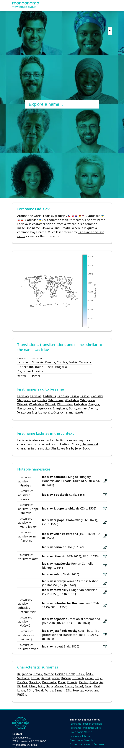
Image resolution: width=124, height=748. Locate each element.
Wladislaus (55, 400)
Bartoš (45, 678)
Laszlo (74, 396)
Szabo (69, 686)
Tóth (30, 690)
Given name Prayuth (81, 740)
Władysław (36, 404)
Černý (89, 678)
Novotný (35, 682)
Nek (25, 686)
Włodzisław (65, 404)
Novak (39, 690)
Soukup (77, 690)
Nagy (49, 686)
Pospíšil (72, 682)
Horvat (60, 674)
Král (97, 686)
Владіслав (59, 408)
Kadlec (83, 682)
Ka (19, 674)
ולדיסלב (62, 412)
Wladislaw (72, 400)
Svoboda (23, 678)
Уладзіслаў (25, 412)
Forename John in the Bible (85, 727)
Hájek (80, 674)
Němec (49, 674)
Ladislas (35, 396)
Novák (37, 674)
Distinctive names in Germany (87, 744)
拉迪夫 (78, 412)
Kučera (66, 678)
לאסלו (52, 412)
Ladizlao (63, 396)
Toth (41, 686)
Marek (58, 686)
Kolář (61, 682)
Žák (68, 690)
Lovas (21, 690)
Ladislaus (49, 396)
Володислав (78, 408)
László (84, 396)
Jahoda (27, 674)
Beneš (79, 686)
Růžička (22, 694)
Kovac (89, 690)
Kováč (56, 678)
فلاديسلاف (40, 412)
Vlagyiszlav (39, 400)
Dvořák (22, 682)
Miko (32, 686)
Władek (22, 404)
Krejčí (98, 678)
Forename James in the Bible (86, 723)
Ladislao (23, 396)
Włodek (50, 404)
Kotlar (35, 678)
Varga (49, 690)
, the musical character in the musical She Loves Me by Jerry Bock (57, 446)
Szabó (94, 682)
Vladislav (97, 396)
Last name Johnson (80, 736)
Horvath (78, 678)
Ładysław (80, 404)
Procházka (49, 682)
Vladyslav (23, 400)
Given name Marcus (81, 732)
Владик (93, 404)
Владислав (25, 408)
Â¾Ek (89, 674)
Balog (89, 686)
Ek (19, 686)
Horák (70, 674)
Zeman (59, 690)
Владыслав (43, 408)
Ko (101, 682)
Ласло (92, 408)
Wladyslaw (87, 400)
